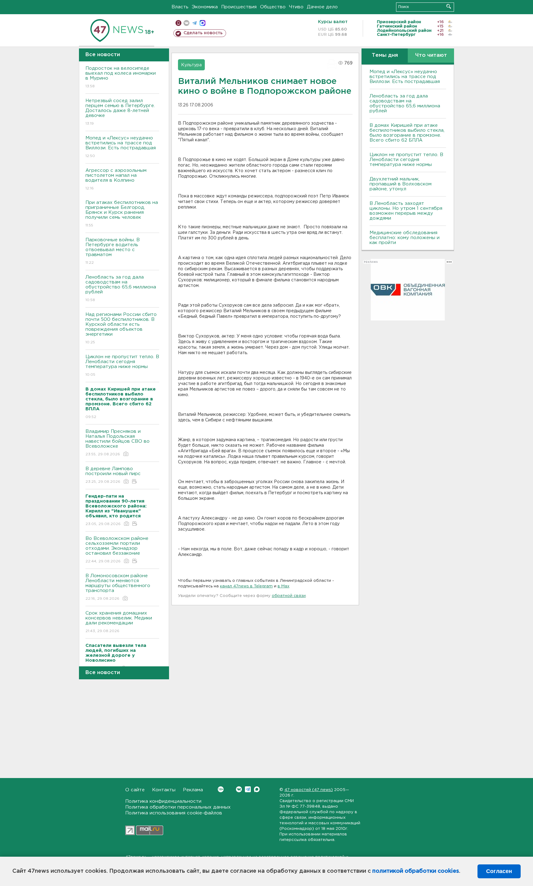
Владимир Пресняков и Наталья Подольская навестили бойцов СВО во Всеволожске (117, 442)
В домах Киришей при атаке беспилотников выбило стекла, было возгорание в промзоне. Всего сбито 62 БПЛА (407, 132)
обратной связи (289, 596)
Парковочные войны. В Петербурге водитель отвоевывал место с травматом (112, 251)
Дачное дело (322, 7)
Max (257, 789)
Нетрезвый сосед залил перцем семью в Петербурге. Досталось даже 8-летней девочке (120, 112)
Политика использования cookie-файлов (173, 813)
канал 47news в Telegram (246, 586)
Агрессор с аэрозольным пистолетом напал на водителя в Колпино (116, 179)
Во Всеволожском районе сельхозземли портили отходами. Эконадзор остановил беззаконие (116, 549)
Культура (191, 65)
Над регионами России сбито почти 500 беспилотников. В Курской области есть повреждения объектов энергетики (121, 328)
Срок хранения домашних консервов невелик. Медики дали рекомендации (118, 622)
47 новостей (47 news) (308, 790)
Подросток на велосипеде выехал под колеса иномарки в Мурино (120, 77)
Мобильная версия (178, 23)
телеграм (194, 23)
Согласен (499, 871)
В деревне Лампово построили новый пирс (113, 475)
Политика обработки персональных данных (178, 807)
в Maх (283, 586)
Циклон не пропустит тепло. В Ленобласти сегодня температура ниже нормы (122, 365)
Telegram (248, 789)
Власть (179, 7)
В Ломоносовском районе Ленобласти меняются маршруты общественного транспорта (117, 587)
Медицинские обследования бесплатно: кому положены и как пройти (405, 238)
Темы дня (385, 55)
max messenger (202, 23)
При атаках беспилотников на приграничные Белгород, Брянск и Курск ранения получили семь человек (121, 214)
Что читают (431, 55)
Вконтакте (239, 789)
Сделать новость (203, 33)
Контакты (164, 790)
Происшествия (239, 7)
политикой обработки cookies (415, 871)
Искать (448, 6)
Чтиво (296, 7)
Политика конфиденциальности (163, 801)
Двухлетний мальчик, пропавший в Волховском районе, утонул (401, 184)
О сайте (135, 790)
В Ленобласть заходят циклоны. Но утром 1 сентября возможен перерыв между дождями (406, 210)
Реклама (193, 790)
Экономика (205, 7)
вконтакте (186, 23)
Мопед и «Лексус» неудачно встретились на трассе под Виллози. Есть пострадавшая (120, 147)
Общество (273, 7)
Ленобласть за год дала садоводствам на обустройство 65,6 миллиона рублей (120, 288)
